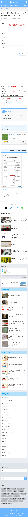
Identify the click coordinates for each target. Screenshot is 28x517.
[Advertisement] (14, 71)
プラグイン (16, 496)
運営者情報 (12, 513)
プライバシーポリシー (21, 513)
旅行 (4, 438)
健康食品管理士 (6, 432)
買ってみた (6, 452)
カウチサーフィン (15, 493)
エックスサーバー (5, 493)
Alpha (4, 488)
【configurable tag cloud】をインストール (12, 115)
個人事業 (5, 429)
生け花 (4, 446)
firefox (14, 488)
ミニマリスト (5, 498)
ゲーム (4, 406)
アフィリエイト (7, 400)
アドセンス (20, 491)
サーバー (23, 493)
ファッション (6, 417)
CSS (8, 488)
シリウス (4, 496)
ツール (12, 5)
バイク (4, 412)
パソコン (6, 5)
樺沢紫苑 (4, 503)
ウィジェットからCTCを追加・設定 (10, 118)
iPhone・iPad (20, 488)
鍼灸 (4, 455)
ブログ (4, 420)
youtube (5, 397)
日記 (9, 213)
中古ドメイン (13, 498)
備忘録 (4, 435)
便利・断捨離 (6, 426)
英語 (4, 449)
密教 (23, 498)
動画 (19, 498)
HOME (15, 510)
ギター (4, 403)
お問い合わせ (5, 513)
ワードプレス (19, 5)
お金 (15, 491)
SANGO (4, 491)
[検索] (25, 478)
